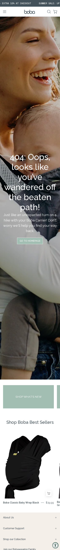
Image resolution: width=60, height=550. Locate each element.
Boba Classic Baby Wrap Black (21, 502)
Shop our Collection (14, 539)
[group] (30, 3)
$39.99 (50, 502)
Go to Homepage (30, 240)
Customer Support (13, 528)
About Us (8, 517)
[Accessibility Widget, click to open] (55, 545)
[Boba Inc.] (30, 11)
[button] (48, 11)
